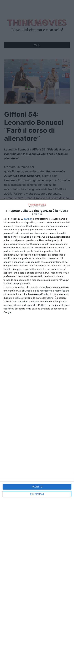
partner (28, 219)
